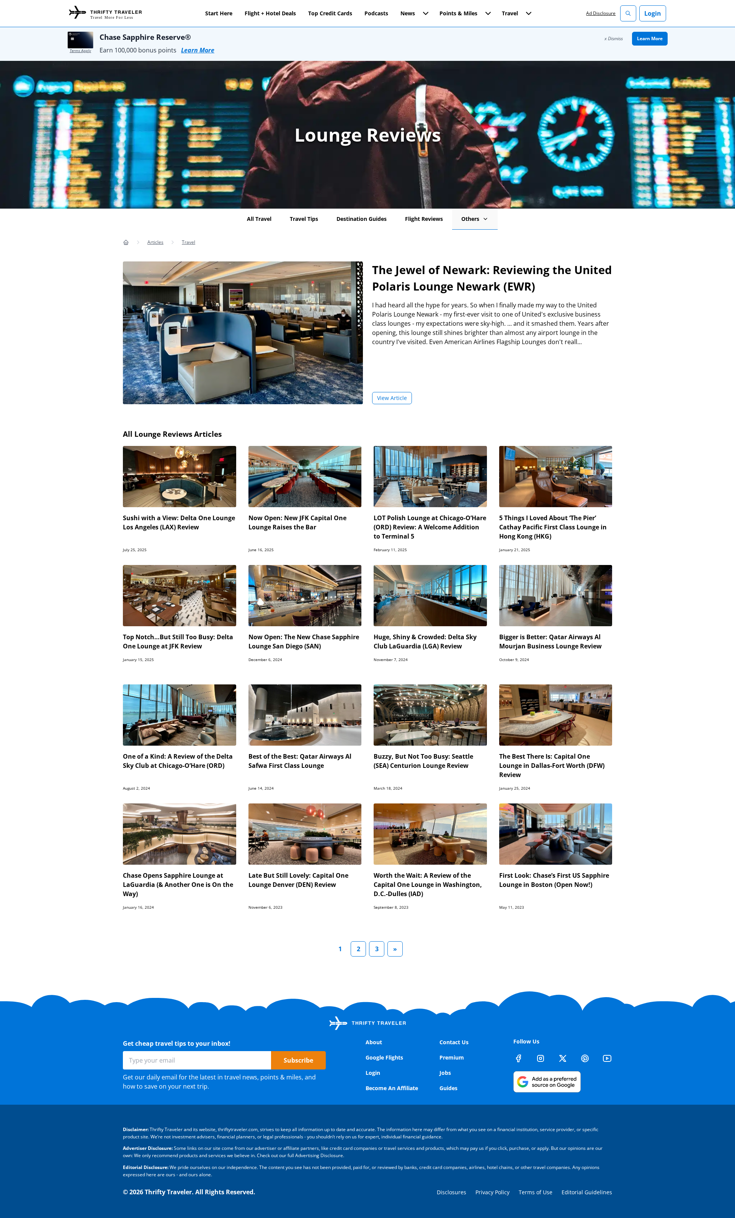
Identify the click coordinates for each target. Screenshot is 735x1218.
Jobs (445, 1072)
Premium (451, 1057)
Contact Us (454, 1042)
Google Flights (384, 1057)
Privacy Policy (492, 1192)
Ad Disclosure (601, 13)
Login (652, 13)
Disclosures (451, 1192)
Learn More (197, 50)
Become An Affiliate (392, 1088)
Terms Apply (80, 50)
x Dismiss (613, 38)
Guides (448, 1088)
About (374, 1042)
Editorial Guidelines (587, 1192)
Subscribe (298, 1060)
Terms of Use (535, 1192)
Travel (188, 242)
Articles (155, 242)
